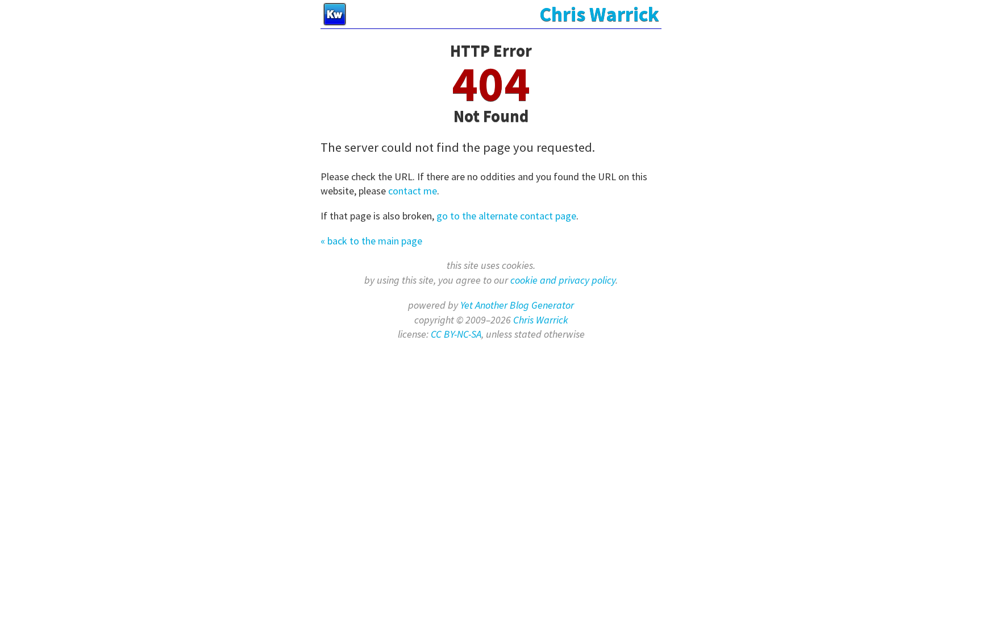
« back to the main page (371, 240)
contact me (412, 190)
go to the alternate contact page (506, 215)
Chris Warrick (540, 319)
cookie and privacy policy (562, 280)
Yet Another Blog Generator (517, 305)
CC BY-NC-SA (456, 334)
